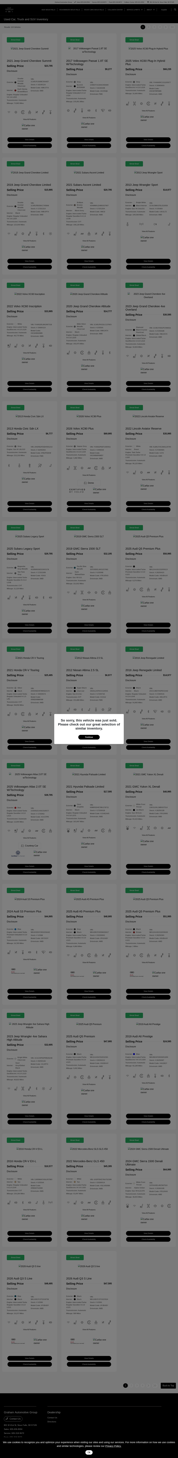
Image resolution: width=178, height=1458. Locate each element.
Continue (89, 737)
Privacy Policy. (113, 1446)
